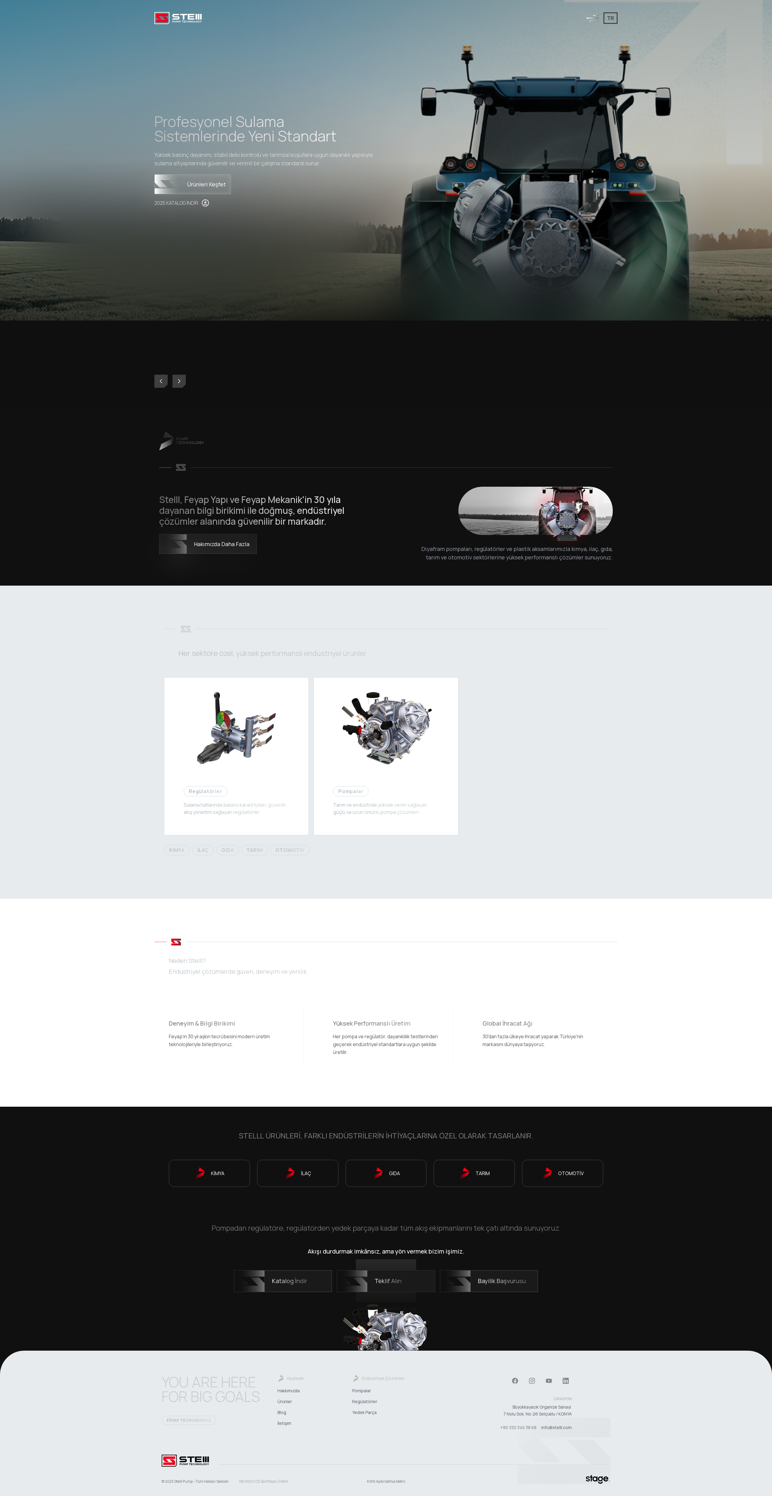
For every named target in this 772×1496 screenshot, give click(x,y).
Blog (281, 1412)
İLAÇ (203, 850)
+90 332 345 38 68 (518, 1427)
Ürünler (284, 1401)
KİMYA (177, 850)
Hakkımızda (288, 1390)
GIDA (227, 850)
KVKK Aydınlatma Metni (386, 1481)
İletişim (284, 1423)
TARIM (254, 850)
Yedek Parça (364, 1412)
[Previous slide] (161, 381)
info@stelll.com (556, 1427)
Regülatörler (364, 1401)
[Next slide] (179, 381)
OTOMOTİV (289, 850)
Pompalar (361, 1390)
